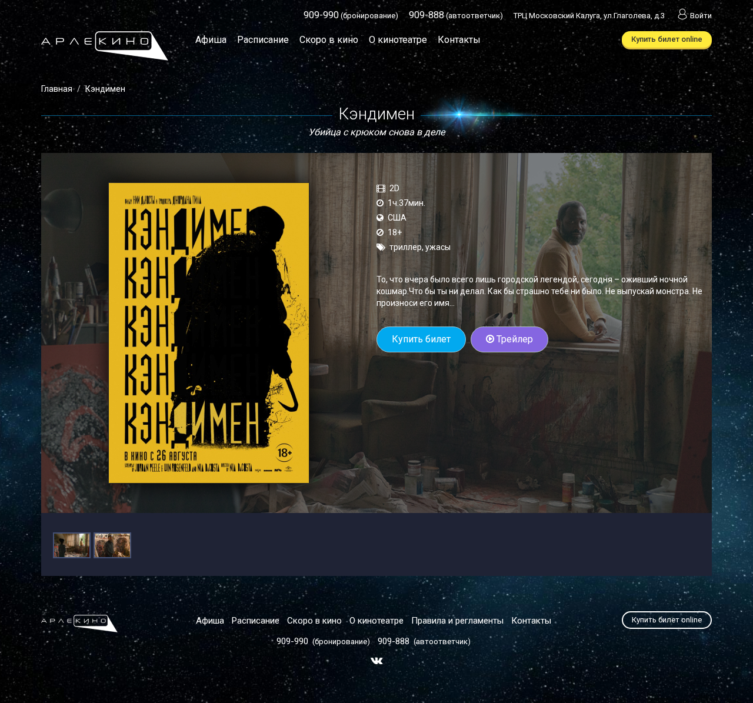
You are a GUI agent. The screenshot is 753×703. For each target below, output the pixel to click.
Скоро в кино (328, 39)
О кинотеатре (398, 39)
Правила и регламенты (457, 620)
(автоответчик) (456, 15)
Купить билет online (666, 39)
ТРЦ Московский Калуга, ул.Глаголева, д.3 (589, 15)
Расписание (263, 39)
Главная (56, 89)
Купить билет (421, 339)
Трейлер (513, 339)
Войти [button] (701, 15)
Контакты (459, 39)
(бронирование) (351, 15)
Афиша (210, 39)
